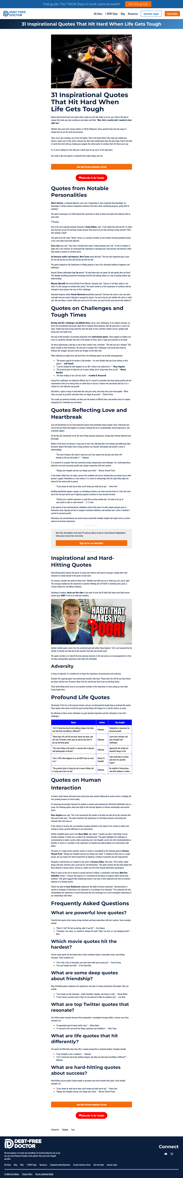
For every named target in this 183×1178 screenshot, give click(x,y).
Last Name (88, 587)
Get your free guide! (110, 608)
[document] (91, 589)
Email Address (90, 597)
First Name (88, 577)
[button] (137, 566)
